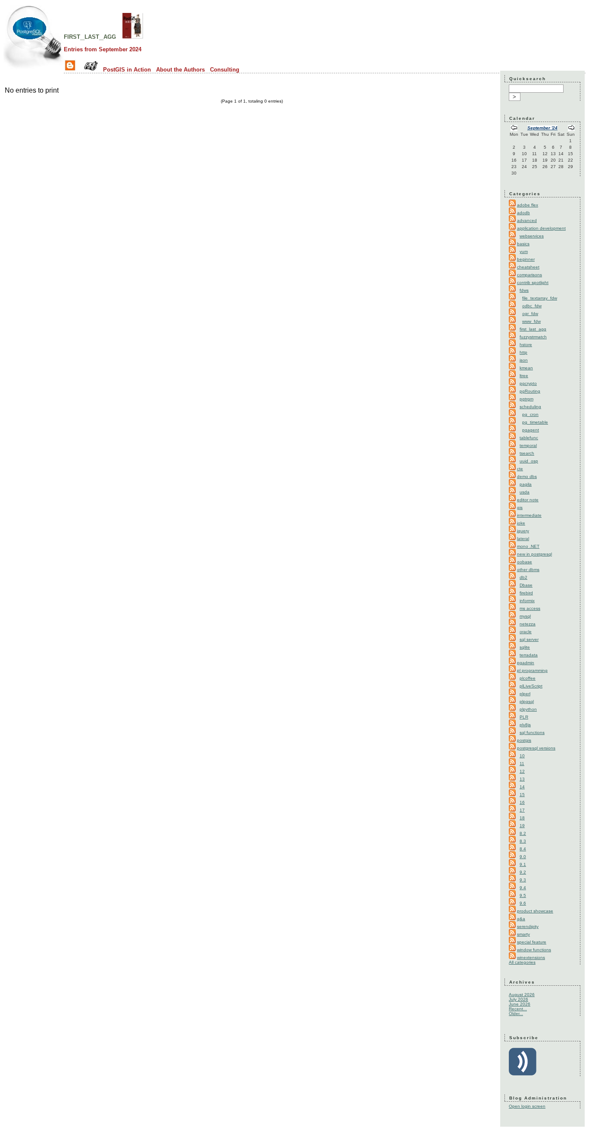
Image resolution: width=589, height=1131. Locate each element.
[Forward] (571, 128)
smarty (523, 934)
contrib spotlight (532, 282)
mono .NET (528, 546)
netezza (528, 624)
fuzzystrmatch (533, 336)
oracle (526, 631)
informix (527, 600)
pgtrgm (526, 399)
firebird (526, 592)
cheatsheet (528, 267)
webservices (532, 236)
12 (522, 771)
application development (541, 228)
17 (522, 810)
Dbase (526, 585)
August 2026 (522, 994)
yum (524, 251)
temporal (528, 445)
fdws (524, 290)
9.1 (523, 864)
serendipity (528, 926)
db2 (523, 577)
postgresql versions (536, 748)
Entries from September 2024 (102, 49)
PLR (524, 717)
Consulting (224, 69)
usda (524, 492)
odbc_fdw (532, 305)
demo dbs (527, 476)
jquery (523, 530)
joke (521, 523)
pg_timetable (535, 422)
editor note (528, 499)
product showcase (535, 911)
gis (520, 507)
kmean (526, 368)
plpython (528, 709)
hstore (526, 344)
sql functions (532, 732)
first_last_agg (90, 36)
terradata (529, 655)
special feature (531, 942)
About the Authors (180, 69)
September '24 (542, 127)
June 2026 (519, 1004)
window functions (534, 949)
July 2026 (518, 999)
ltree (524, 375)
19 (522, 825)
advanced (527, 220)
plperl (525, 693)
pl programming (532, 670)
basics (523, 243)
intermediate (529, 515)
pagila (526, 484)
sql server (529, 639)
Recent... (518, 1008)
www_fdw (531, 321)
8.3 (523, 841)
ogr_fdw (530, 313)
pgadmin (525, 662)
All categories (522, 962)
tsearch (527, 453)
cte (520, 468)
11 (522, 763)
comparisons (529, 274)
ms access (530, 608)
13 (522, 779)
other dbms (528, 569)
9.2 (523, 872)
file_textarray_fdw (539, 298)
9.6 (523, 903)
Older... (516, 1013)
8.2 (523, 833)
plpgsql (527, 701)
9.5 (523, 895)
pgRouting (530, 391)
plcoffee (528, 678)
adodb (523, 212)
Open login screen (527, 1106)
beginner (526, 259)
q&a (521, 918)
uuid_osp (529, 461)
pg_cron (530, 414)
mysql (525, 616)
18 (522, 817)
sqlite (525, 647)
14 (522, 786)
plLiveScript (531, 686)
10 (522, 755)
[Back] (514, 128)
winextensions (531, 957)
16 (522, 802)
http (523, 352)
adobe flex (527, 205)
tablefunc (529, 437)
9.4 (523, 887)
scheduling (530, 406)
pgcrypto (528, 383)
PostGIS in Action (127, 69)
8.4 (523, 849)
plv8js (525, 724)
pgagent (530, 430)
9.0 (523, 856)
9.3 (523, 880)
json (524, 360)
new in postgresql (534, 554)
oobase (524, 561)
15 (522, 794)
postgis (524, 740)
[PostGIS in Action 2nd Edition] (132, 36)
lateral (523, 538)
